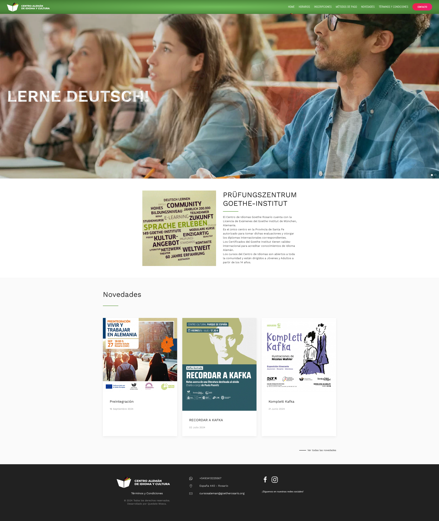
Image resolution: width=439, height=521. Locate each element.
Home (291, 7)
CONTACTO (422, 6)
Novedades (368, 7)
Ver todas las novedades (321, 450)
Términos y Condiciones (393, 7)
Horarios (304, 7)
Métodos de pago (346, 7)
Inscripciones (323, 7)
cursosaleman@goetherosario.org (222, 493)
